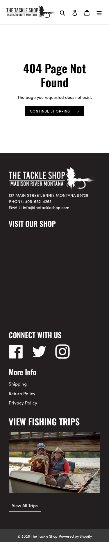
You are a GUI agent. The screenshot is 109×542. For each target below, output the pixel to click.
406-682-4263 (38, 201)
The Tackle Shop (44, 536)
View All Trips (25, 505)
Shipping (18, 384)
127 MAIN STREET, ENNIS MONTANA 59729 (48, 195)
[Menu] (99, 12)
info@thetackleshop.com (46, 207)
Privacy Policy (23, 403)
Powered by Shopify (75, 536)
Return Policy (22, 393)
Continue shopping (50, 110)
